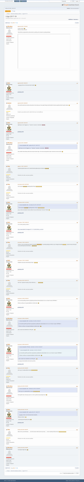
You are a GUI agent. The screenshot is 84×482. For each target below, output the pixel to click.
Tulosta (76, 22)
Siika (8, 166)
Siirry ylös (7, 468)
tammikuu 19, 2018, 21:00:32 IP (23, 298)
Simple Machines (13, 480)
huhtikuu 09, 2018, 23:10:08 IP (23, 447)
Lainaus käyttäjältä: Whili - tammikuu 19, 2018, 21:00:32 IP (30, 321)
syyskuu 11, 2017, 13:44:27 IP (22, 166)
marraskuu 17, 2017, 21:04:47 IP (23, 242)
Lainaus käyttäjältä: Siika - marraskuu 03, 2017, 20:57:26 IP (30, 204)
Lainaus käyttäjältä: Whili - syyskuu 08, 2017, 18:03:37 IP (30, 412)
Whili (8, 83)
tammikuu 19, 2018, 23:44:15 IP (23, 344)
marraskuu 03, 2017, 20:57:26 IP (23, 184)
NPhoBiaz (9, 26)
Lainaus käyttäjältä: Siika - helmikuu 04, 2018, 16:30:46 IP (30, 388)
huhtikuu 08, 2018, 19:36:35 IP (23, 429)
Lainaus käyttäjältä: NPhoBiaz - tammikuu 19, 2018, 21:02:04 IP (31, 346)
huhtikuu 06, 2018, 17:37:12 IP (23, 409)
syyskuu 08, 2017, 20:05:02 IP (22, 103)
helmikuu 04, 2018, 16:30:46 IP (23, 368)
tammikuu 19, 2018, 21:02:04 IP (23, 318)
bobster (9, 103)
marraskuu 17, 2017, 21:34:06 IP (23, 260)
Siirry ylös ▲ (78, 480)
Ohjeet (67, 480)
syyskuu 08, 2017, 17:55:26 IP (22, 26)
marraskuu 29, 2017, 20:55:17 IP (23, 280)
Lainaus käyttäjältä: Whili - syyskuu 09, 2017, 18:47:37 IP (30, 145)
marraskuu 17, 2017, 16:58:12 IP (23, 222)
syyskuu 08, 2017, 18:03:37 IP (22, 83)
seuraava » (76, 19)
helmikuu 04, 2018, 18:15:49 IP (23, 386)
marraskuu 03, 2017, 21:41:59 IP (23, 202)
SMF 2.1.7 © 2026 (7, 480)
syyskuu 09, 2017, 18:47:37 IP (22, 122)
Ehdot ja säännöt (72, 480)
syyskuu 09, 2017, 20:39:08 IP (22, 142)
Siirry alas (7, 22)
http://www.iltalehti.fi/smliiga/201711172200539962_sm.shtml (30, 229)
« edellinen (70, 19)
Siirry (61, 473)
